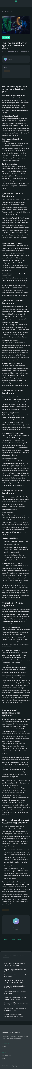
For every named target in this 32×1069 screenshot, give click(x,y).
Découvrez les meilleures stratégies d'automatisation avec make (14, 987)
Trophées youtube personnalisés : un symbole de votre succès (15, 970)
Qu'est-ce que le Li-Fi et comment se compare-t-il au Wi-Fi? (15, 1009)
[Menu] (16, 5)
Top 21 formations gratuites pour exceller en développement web (13, 981)
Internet (9, 11)
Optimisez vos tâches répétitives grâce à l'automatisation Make (16, 1004)
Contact (4, 1058)
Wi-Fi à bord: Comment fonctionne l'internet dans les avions (14, 964)
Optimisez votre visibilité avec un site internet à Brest (15, 975)
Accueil (4, 11)
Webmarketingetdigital (11, 1032)
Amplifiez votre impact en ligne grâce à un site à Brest (15, 992)
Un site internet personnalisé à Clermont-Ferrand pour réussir (13, 1015)
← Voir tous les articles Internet (11, 940)
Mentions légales (6, 1055)
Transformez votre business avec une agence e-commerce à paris (15, 998)
